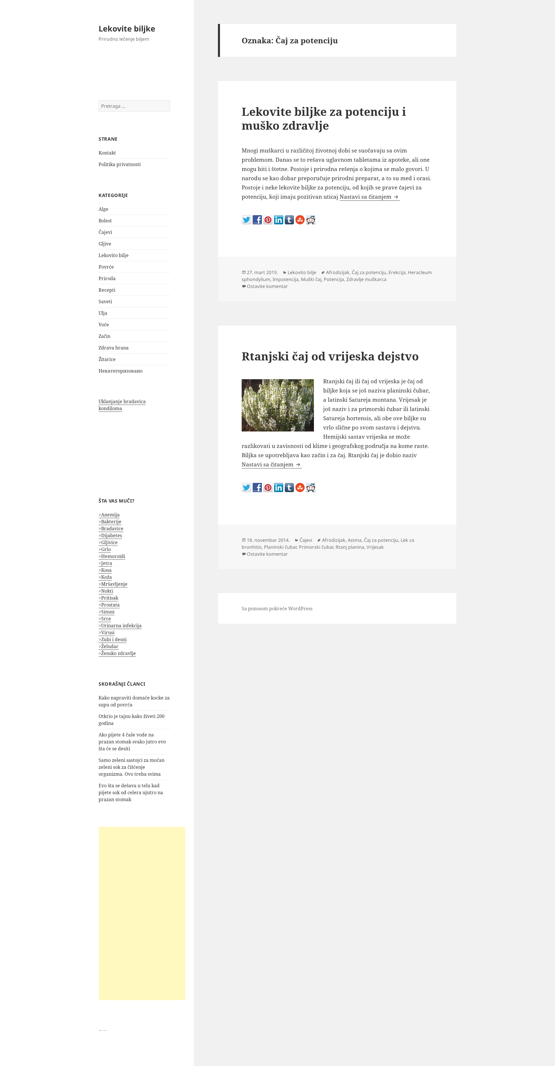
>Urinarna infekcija (120, 625)
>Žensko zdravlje (117, 653)
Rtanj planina (350, 547)
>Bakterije (110, 521)
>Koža (105, 577)
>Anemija (109, 514)
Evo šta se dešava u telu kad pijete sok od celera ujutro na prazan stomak (131, 792)
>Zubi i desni (113, 639)
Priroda (107, 278)
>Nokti (106, 591)
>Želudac (109, 646)
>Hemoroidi (112, 556)
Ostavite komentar (267, 286)
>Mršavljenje (113, 584)
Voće (104, 324)
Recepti (107, 290)
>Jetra (105, 563)
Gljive (105, 244)
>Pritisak (108, 598)
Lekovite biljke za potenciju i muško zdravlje (324, 118)
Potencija (334, 279)
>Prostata (109, 605)
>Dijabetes (110, 535)
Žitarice (107, 359)
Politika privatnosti (120, 164)
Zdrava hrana (114, 348)
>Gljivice (108, 542)
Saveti (105, 301)
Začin (104, 336)
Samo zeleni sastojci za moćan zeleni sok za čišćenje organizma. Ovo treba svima (131, 767)
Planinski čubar (280, 547)
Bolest (105, 220)
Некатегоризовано (121, 371)
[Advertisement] (142, 913)
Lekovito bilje (114, 255)
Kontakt (107, 153)
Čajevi (105, 232)
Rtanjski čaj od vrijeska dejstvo (330, 356)
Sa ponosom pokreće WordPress (277, 608)
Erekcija (397, 272)
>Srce (105, 618)
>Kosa (105, 570)
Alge (103, 209)
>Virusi (106, 632)
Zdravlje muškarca (366, 279)
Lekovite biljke (127, 28)
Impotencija (286, 279)
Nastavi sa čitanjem (370, 196)
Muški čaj (311, 279)
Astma (355, 540)
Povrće (106, 267)
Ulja (103, 313)
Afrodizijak (337, 272)
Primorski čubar (316, 547)
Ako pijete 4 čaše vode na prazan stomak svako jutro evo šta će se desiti (132, 742)
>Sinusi (106, 612)
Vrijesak (375, 547)
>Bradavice (111, 528)
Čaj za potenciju (369, 272)
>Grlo (105, 549)
